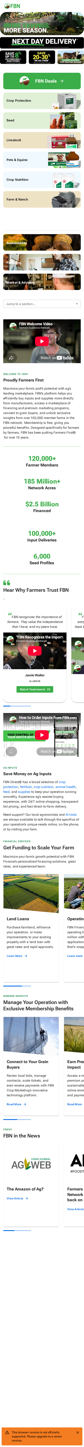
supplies (24, 792)
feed (6, 792)
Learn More (14, 956)
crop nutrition (43, 787)
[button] (42, 304)
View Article (15, 1198)
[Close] (78, 1432)
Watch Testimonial (32, 689)
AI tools (71, 815)
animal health (65, 787)
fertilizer (26, 787)
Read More (14, 1104)
